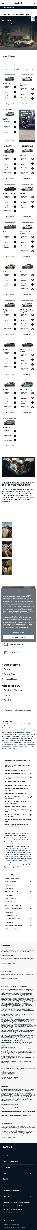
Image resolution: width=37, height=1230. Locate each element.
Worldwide (6, 1202)
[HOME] (4, 1220)
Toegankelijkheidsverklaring (10, 1212)
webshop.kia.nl (13, 596)
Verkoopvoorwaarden (9, 1205)
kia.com (29, 594)
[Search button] (34, 3)
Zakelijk (13, 56)
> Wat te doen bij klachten (8, 1076)
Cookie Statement (22, 1205)
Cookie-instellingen (18, 632)
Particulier (4, 56)
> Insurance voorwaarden (8, 1073)
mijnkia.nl (5, 596)
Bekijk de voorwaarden (8, 963)
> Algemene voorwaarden (8, 1071)
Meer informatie (19, 537)
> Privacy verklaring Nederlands (9, 1077)
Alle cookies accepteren (18, 637)
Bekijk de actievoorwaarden (9, 978)
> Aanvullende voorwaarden (8, 1072)
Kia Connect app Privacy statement (12, 1209)
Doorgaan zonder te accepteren (27, 590)
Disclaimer (14, 1202)
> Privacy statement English (8, 1078)
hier (11, 710)
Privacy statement (25, 1202)
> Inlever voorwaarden (7, 1074)
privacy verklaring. (23, 627)
